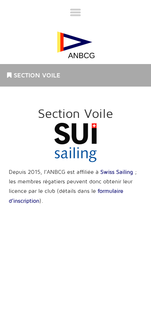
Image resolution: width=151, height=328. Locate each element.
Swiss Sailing (116, 172)
